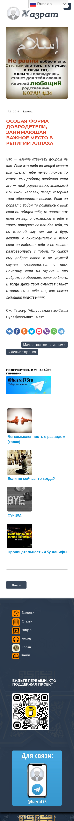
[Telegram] (61, 331)
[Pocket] (39, 331)
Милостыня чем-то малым (43, 344)
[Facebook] (17, 331)
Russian (44, 4)
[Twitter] (31, 331)
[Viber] (46, 331)
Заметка (27, 111)
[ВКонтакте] (9, 331)
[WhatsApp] (54, 331)
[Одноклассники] (24, 331)
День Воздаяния (23, 351)
